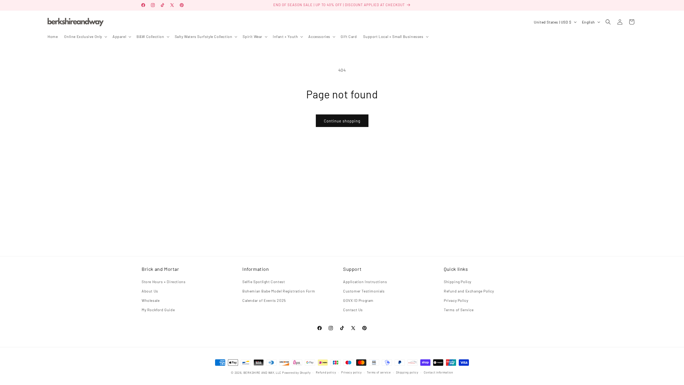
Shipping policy (407, 372)
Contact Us (353, 309)
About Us (150, 291)
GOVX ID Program (358, 300)
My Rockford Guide (158, 309)
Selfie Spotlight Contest (263, 281)
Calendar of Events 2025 (264, 300)
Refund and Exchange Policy (469, 291)
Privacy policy (351, 372)
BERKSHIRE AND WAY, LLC (262, 372)
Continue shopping (342, 120)
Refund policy (326, 372)
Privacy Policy (456, 300)
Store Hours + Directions (163, 281)
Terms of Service (459, 309)
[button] (85, 36)
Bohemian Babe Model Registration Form (278, 291)
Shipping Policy (457, 281)
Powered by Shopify (296, 372)
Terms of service (379, 372)
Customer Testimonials (364, 291)
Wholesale (151, 300)
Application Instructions (365, 281)
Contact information (438, 372)
